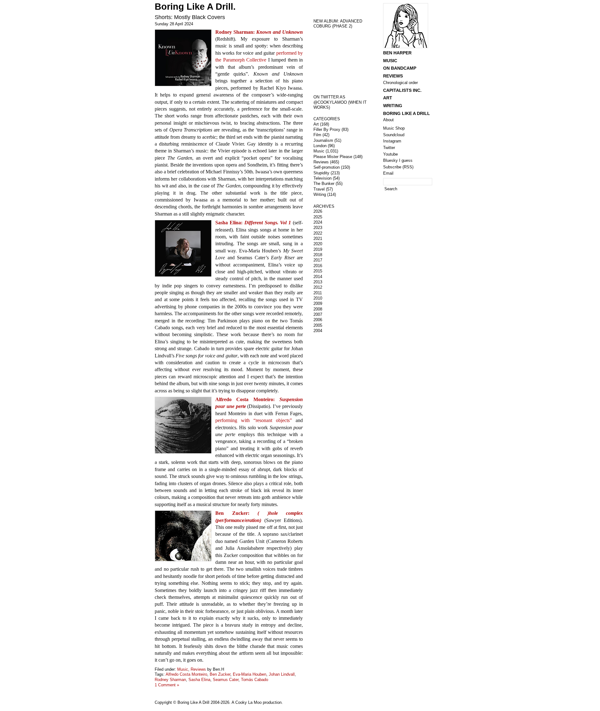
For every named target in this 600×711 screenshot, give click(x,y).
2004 (317, 330)
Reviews (198, 669)
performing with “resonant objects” (253, 420)
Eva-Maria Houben (249, 674)
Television (322, 178)
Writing (319, 194)
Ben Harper (397, 52)
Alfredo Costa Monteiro (186, 674)
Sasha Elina (199, 679)
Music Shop (394, 128)
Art (316, 124)
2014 (317, 276)
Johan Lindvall (282, 674)
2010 (317, 298)
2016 (317, 265)
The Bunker (323, 183)
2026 (317, 211)
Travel (319, 189)
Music (182, 669)
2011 (317, 293)
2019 (317, 249)
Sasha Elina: (253, 222)
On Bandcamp (399, 68)
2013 (317, 282)
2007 (317, 314)
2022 (317, 233)
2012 (317, 287)
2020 (317, 243)
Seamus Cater (225, 679)
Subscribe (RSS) (398, 167)
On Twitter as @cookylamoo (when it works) (340, 102)
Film (317, 134)
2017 (317, 260)
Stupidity (321, 173)
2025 (317, 217)
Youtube (390, 154)
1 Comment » (167, 685)
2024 (317, 222)
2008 (317, 309)
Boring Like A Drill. (195, 7)
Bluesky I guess (397, 160)
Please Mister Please (332, 156)
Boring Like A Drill (406, 113)
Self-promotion (326, 167)
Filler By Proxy (326, 129)
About (388, 119)
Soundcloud (393, 134)
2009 (317, 303)
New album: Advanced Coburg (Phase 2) (337, 24)
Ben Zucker (220, 674)
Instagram (392, 141)
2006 (317, 319)
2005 (317, 325)
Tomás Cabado (254, 679)
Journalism (323, 140)
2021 (317, 238)
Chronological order (400, 82)
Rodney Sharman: (259, 32)
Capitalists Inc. (402, 90)
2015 (317, 271)
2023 (317, 227)
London (320, 145)
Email (388, 173)
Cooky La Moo (248, 702)
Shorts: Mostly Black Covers (190, 17)
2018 (317, 254)
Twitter (389, 147)
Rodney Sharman (170, 679)
